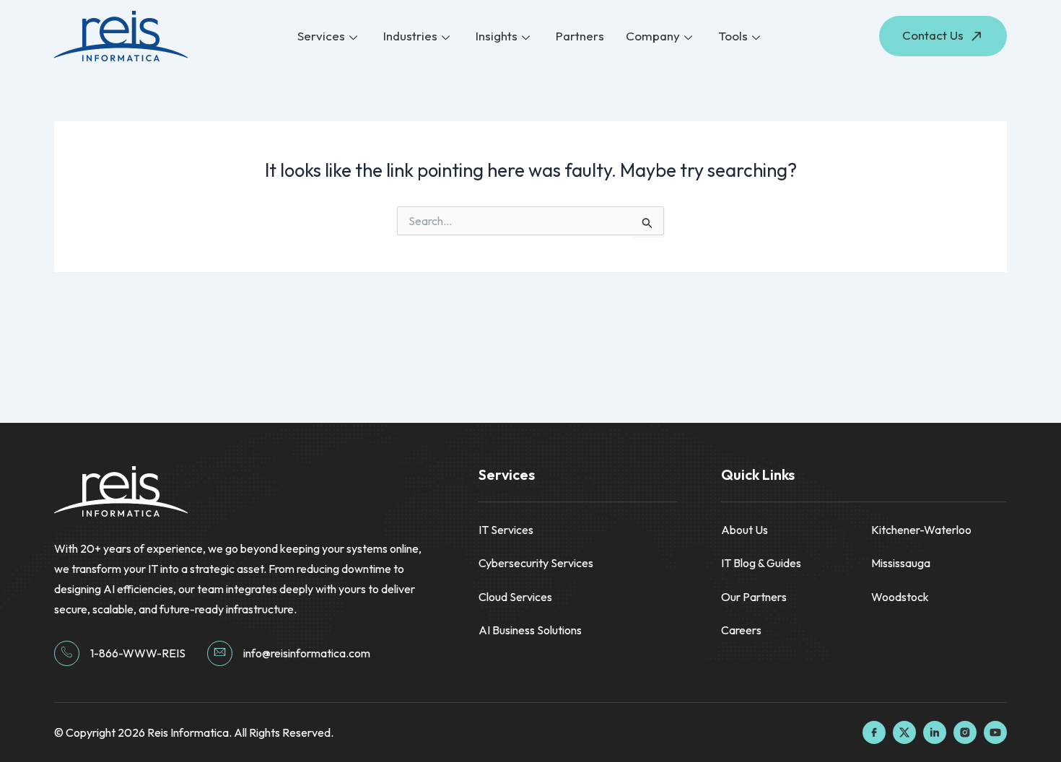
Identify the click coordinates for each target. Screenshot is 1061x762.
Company (653, 35)
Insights (497, 35)
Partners (580, 35)
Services (321, 35)
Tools (733, 35)
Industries (410, 35)
